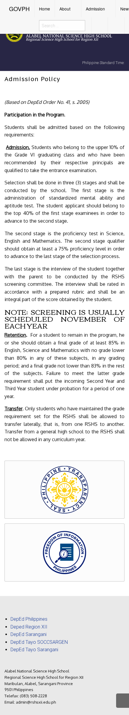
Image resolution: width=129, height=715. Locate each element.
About (64, 9)
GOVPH (19, 8)
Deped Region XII (28, 627)
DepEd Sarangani (28, 634)
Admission (95, 9)
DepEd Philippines (28, 619)
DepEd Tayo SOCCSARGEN (39, 642)
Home (44, 9)
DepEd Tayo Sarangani (34, 649)
